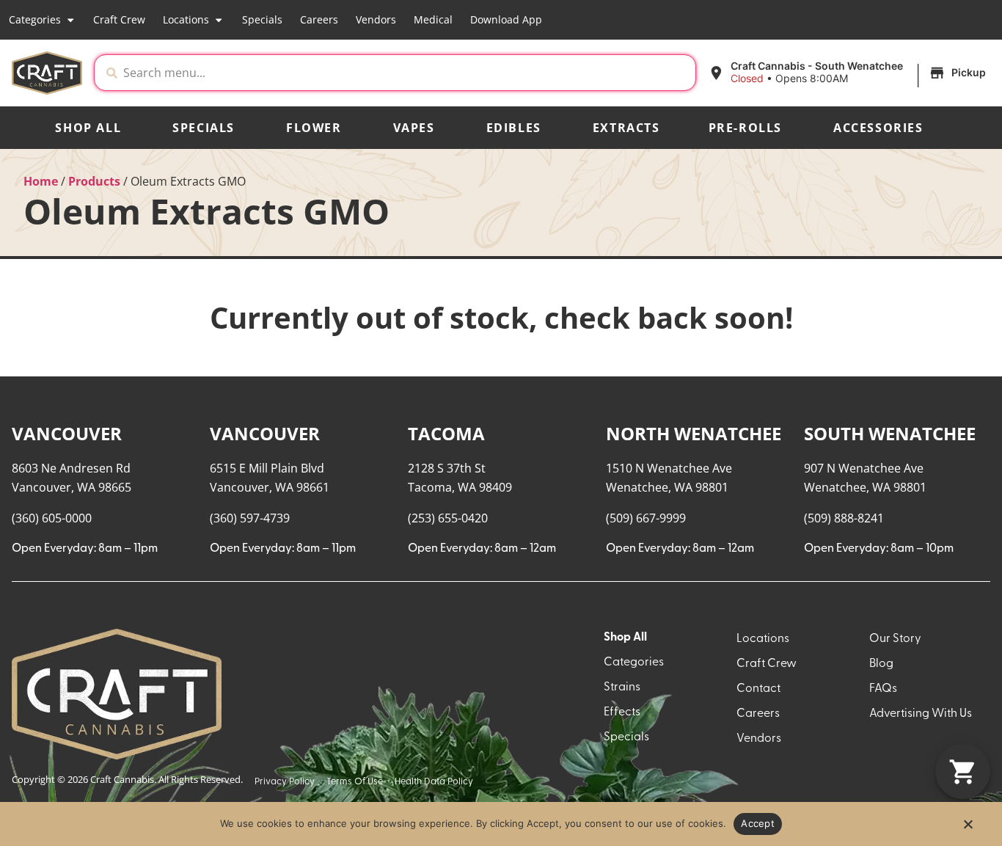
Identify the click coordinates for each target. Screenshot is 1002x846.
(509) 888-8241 (844, 518)
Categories (35, 19)
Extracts (626, 128)
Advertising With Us (920, 714)
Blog (881, 664)
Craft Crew (119, 19)
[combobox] (406, 72)
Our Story (895, 639)
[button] (849, 72)
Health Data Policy (434, 782)
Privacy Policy (285, 782)
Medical (433, 19)
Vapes (414, 128)
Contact (758, 689)
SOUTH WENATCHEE (890, 433)
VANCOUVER (67, 433)
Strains (622, 687)
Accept (758, 823)
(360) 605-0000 (52, 518)
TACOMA (446, 433)
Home (40, 181)
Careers (319, 19)
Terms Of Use (354, 782)
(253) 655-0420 (448, 518)
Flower (314, 128)
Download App (506, 19)
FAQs (883, 689)
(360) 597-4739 (250, 518)
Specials (262, 19)
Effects (622, 712)
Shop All (88, 128)
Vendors (376, 19)
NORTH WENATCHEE (693, 433)
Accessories (878, 128)
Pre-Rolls (745, 128)
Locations (186, 19)
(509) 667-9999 (646, 518)
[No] (967, 828)
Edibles (513, 128)
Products (94, 181)
